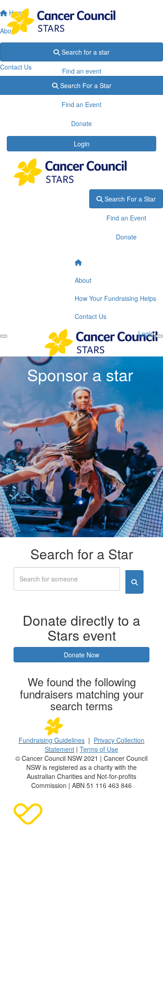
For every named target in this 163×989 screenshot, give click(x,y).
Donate (81, 89)
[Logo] (81, 21)
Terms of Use (99, 749)
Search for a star (85, 51)
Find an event (81, 70)
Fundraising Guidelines (52, 740)
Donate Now (81, 654)
